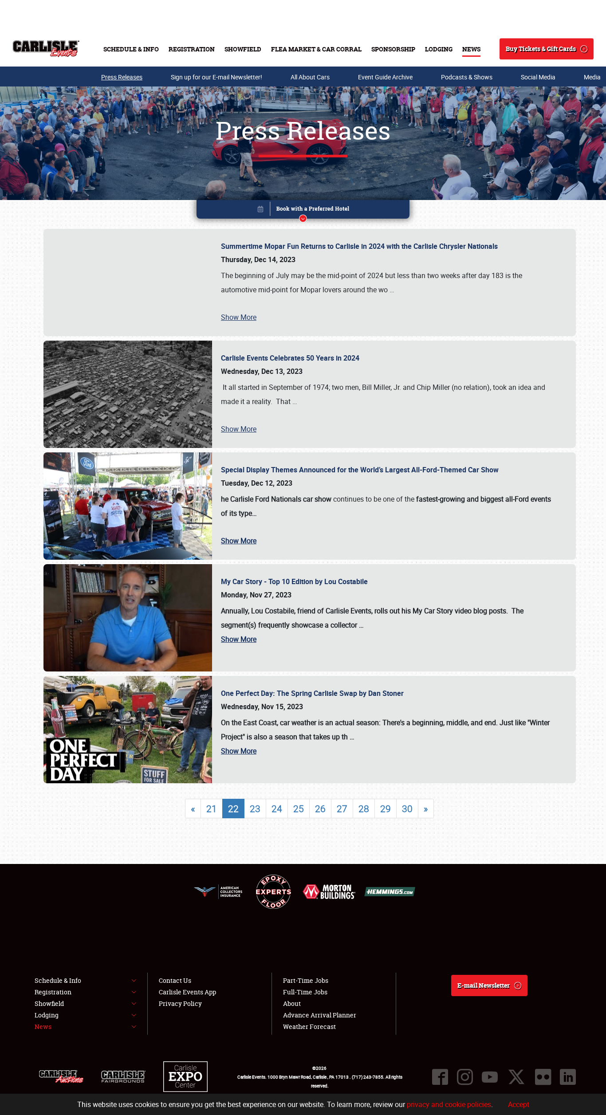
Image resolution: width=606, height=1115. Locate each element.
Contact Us (175, 980)
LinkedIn (568, 1077)
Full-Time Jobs (305, 992)
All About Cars (310, 77)
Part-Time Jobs (305, 980)
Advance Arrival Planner (319, 1015)
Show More (238, 317)
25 (298, 808)
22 (233, 808)
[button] (303, 211)
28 (363, 808)
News (471, 49)
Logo (45, 48)
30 (407, 808)
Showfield (242, 49)
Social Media (538, 77)
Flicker (543, 1077)
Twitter (516, 1077)
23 (255, 808)
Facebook (440, 1077)
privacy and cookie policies (449, 1104)
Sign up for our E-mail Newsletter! (216, 77)
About (292, 1003)
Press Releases (121, 77)
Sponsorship (393, 49)
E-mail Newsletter (483, 985)
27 (342, 808)
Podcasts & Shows (466, 77)
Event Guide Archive (385, 77)
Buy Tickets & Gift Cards (541, 48)
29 (385, 808)
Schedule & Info (131, 49)
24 (277, 808)
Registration (192, 49)
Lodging (439, 49)
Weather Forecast (309, 1026)
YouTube (490, 1077)
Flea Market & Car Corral (316, 49)
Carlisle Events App (187, 992)
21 (211, 808)
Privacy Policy (180, 1003)
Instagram (465, 1077)
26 (320, 808)
